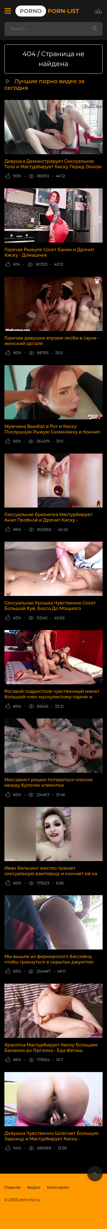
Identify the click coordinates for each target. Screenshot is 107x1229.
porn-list (49, 11)
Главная (12, 1187)
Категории (58, 1187)
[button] (7, 11)
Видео (33, 1187)
